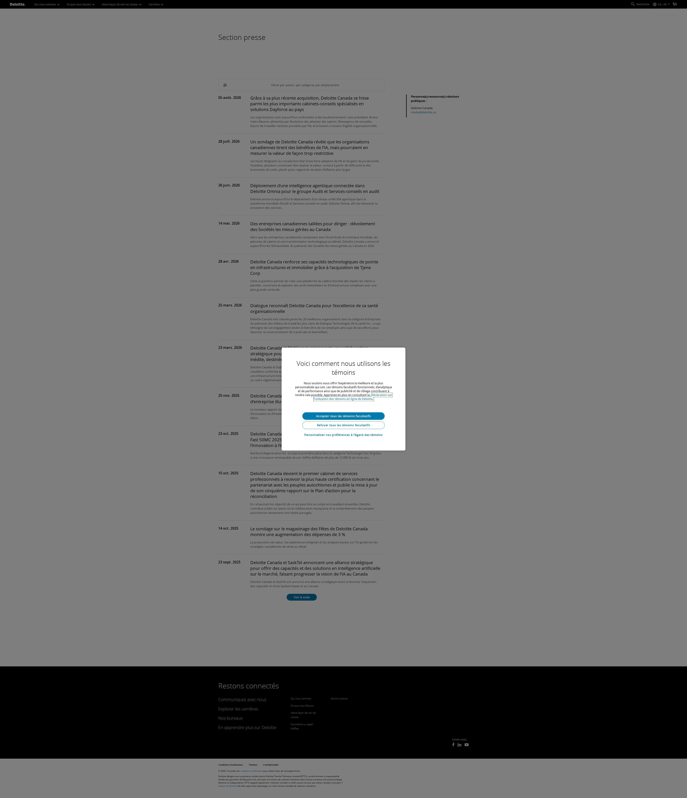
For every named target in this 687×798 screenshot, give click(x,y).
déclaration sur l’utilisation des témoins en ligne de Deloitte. (353, 397)
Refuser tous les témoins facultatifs (343, 425)
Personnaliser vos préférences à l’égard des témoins (343, 435)
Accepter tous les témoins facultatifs (343, 416)
